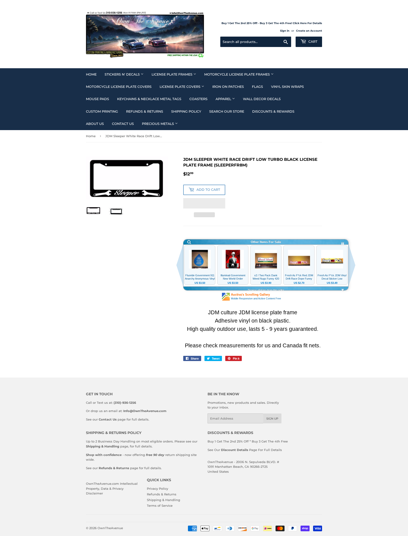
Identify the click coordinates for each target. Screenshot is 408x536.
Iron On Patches (228, 87)
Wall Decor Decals (262, 99)
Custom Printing (102, 111)
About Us (95, 124)
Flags (257, 87)
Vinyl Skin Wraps (287, 87)
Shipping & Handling (163, 500)
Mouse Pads (97, 99)
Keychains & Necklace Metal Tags (149, 99)
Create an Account (309, 30)
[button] (204, 203)
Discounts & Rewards (273, 111)
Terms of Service (160, 505)
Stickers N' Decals (123, 74)
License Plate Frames (172, 74)
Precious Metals (158, 124)
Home (91, 74)
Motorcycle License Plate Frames (237, 74)
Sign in (284, 30)
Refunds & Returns (144, 111)
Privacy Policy (157, 488)
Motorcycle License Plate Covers (119, 87)
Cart (312, 41)
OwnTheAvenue (110, 528)
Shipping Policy (186, 111)
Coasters (198, 99)
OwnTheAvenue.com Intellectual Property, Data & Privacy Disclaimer (112, 488)
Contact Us (123, 124)
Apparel (224, 99)
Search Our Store (226, 111)
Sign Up (272, 418)
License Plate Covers (180, 87)
